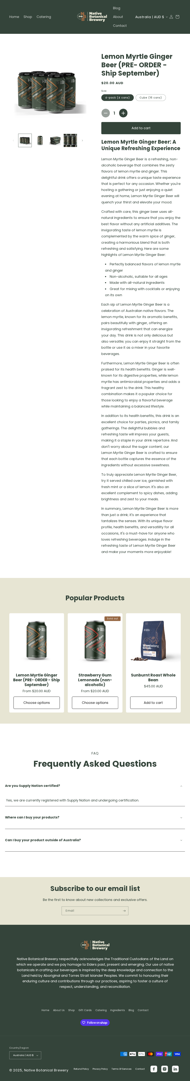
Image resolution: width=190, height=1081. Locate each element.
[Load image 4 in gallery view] (70, 140)
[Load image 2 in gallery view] (40, 140)
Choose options (36, 702)
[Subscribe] (124, 910)
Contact (143, 1010)
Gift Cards (85, 1010)
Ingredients (117, 1010)
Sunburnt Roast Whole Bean (153, 677)
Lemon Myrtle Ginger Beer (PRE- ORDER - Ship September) (36, 680)
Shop (71, 1010)
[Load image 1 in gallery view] (25, 140)
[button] (177, 17)
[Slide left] (13, 140)
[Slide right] (82, 140)
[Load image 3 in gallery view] (55, 140)
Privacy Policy (100, 1068)
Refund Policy (81, 1068)
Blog (131, 1010)
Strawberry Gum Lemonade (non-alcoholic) (95, 680)
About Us (59, 1010)
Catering (101, 1010)
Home (45, 1010)
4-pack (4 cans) (117, 97)
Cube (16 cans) (151, 97)
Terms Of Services (122, 1068)
